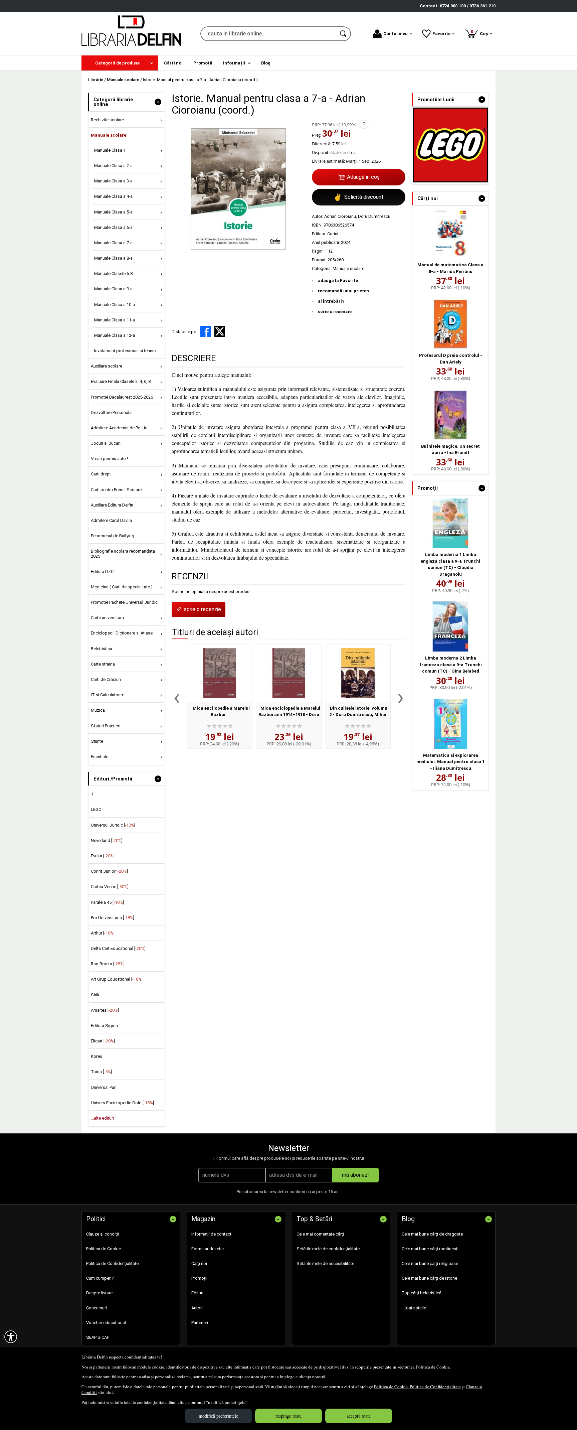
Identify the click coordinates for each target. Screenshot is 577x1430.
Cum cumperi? (100, 1278)
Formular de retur (207, 1248)
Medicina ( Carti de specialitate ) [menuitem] (122, 586)
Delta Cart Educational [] (118, 948)
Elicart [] (103, 1040)
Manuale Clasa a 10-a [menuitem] (114, 304)
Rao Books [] (108, 963)
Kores (96, 1056)
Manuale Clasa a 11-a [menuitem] (114, 319)
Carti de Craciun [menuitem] (106, 679)
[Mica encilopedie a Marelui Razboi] (219, 673)
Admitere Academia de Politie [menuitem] (119, 427)
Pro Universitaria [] (112, 917)
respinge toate (288, 1416)
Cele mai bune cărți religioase (430, 1263)
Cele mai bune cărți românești (430, 1248)
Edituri (197, 1292)
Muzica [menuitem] (98, 710)
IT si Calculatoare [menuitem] (107, 694)
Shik (95, 994)
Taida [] (101, 1071)
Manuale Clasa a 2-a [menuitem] (113, 165)
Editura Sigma (104, 1025)
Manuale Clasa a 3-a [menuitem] (113, 180)
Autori (197, 1307)
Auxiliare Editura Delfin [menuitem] (112, 505)
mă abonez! (355, 1175)
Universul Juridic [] (113, 825)
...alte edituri (102, 1118)
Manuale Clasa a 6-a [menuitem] (113, 227)
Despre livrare (99, 1292)
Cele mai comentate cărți (320, 1234)
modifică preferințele (218, 1416)
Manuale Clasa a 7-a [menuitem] (113, 242)
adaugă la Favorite (338, 280)
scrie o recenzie (335, 311)
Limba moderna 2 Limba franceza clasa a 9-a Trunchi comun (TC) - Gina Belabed (450, 665)
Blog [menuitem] (265, 62)
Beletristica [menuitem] (101, 648)
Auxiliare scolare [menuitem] (106, 366)
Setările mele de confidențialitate (328, 1248)
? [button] (364, 124)
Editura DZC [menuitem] (102, 571)
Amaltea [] (105, 1010)
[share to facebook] (205, 331)
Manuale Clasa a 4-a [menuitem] (113, 196)
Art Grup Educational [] (117, 979)
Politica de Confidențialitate (435, 1387)
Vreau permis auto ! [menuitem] (109, 458)
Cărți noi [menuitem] (173, 62)
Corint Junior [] (109, 871)
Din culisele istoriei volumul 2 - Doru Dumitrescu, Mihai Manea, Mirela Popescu (359, 715)
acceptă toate (359, 1416)
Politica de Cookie (433, 1367)
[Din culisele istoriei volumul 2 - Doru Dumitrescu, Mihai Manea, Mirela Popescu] (357, 673)
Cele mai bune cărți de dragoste (432, 1234)
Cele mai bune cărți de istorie (429, 1278)
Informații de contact (211, 1234)
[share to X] (219, 331)
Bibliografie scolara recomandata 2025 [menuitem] (123, 553)
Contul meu (395, 33)
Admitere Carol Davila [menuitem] (111, 520)
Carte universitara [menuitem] (107, 617)
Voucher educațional (106, 1322)
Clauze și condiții (102, 1234)
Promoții (199, 1278)
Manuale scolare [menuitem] (108, 135)
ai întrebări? (331, 301)
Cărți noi (199, 1263)
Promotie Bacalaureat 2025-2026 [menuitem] (122, 397)
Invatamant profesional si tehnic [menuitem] (125, 350)
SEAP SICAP (97, 1337)
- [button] (158, 102)
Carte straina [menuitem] (103, 664)
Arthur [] (103, 933)
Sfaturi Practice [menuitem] (105, 725)
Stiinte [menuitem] (97, 741)
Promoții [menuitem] (202, 62)
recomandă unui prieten (343, 290)
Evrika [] (103, 855)
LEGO (96, 809)
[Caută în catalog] (343, 33)
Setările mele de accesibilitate (325, 1263)
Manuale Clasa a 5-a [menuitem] (113, 211)
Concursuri (96, 1307)
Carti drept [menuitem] (101, 473)
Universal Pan (104, 1087)
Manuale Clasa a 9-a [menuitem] (113, 288)
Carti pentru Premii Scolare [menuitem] (116, 489)
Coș (480, 32)
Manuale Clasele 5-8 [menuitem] (113, 273)
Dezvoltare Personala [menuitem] (111, 412)
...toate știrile (414, 1307)
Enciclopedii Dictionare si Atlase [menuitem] (122, 632)
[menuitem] (119, 62)
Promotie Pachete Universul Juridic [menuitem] (124, 602)
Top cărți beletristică (421, 1292)
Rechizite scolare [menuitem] (107, 119)
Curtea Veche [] (110, 886)
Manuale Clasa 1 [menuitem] (110, 150)
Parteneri (199, 1322)
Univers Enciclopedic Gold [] (122, 1102)
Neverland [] (107, 840)
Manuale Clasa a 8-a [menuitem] (113, 258)
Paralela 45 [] (107, 902)
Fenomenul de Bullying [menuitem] (112, 535)
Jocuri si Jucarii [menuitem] (106, 443)
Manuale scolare (348, 268)
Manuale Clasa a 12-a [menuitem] (114, 335)
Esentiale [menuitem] (99, 756)
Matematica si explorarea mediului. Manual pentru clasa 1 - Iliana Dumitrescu (450, 762)
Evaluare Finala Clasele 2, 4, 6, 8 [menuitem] (121, 381)
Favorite (441, 33)
